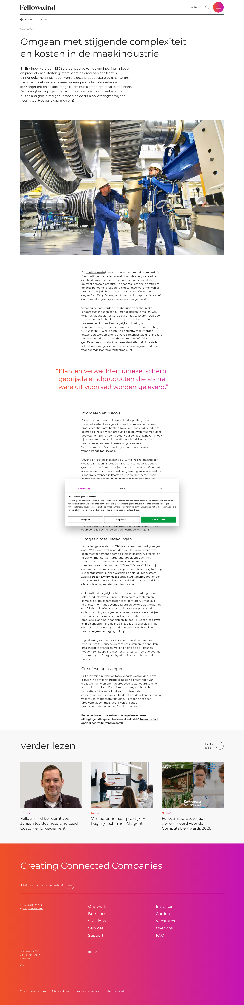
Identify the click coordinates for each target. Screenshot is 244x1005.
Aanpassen (121, 519)
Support (95, 935)
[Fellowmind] (38, 7)
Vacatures (165, 921)
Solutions (97, 921)
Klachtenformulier (116, 991)
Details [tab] (122, 488)
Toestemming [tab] (84, 488)
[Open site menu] (218, 7)
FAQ (160, 935)
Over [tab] (160, 488)
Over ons (164, 928)
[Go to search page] (207, 7)
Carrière (163, 913)
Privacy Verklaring (61, 991)
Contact (24, 965)
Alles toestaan (158, 519)
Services (96, 928)
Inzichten (164, 906)
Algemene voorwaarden (89, 991)
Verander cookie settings (33, 991)
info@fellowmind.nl (33, 908)
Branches (97, 913)
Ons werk (97, 906)
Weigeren (85, 519)
